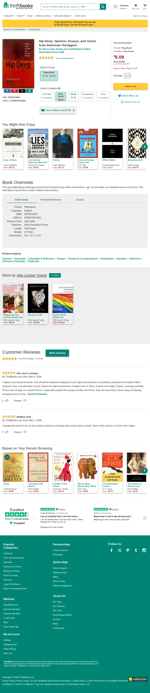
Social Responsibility (62, 615)
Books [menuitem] (20, 16)
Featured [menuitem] (8, 16)
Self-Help (8, 562)
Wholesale (58, 554)
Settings (7, 640)
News (55, 623)
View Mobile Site (11, 627)
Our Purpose (59, 606)
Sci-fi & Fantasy (11, 575)
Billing (55, 577)
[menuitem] (124, 6)
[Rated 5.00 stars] (46, 58)
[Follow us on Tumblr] (135, 550)
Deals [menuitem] (30, 16)
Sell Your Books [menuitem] (140, 16)
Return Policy (59, 581)
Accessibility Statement (117, 681)
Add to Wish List (130, 96)
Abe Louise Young (52, 49)
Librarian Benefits (12, 613)
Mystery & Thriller (12, 571)
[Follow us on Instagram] (144, 550)
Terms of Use (8, 681)
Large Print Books (12, 584)
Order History (10, 649)
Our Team (57, 610)
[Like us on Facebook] (111, 550)
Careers (56, 619)
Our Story (57, 602)
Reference (135, 258)
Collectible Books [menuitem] (62, 16)
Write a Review (57, 353)
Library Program (60, 550)
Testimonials (58, 628)
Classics (7, 258)
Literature (121, 258)
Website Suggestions (62, 585)
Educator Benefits (12, 609)
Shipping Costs (60, 572)
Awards (80, 199)
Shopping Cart (10, 644)
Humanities (107, 258)
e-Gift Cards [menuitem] (80, 16)
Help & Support (60, 568)
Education (20, 258)
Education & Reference (41, 258)
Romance (8, 580)
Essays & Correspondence (83, 258)
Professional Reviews (50, 199)
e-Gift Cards (9, 618)
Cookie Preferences (96, 681)
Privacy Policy (22, 681)
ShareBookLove (11, 605)
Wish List (8, 653)
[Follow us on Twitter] (119, 550)
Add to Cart (130, 86)
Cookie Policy (79, 681)
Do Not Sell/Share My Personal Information (51, 681)
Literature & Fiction (12, 566)
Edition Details (21, 199)
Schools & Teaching (13, 261)
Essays (61, 258)
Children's (8, 553)
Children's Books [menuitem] (43, 16)
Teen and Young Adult (14, 558)
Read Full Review (37, 394)
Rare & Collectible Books (15, 588)
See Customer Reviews (65, 58)
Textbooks (33, 261)
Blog (6, 622)
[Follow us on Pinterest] (127, 550)
